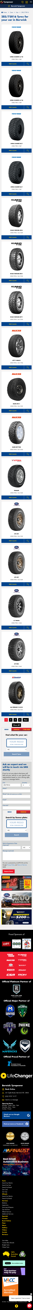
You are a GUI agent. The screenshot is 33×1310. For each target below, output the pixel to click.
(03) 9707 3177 (10, 1096)
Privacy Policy (11, 865)
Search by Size (6, 1185)
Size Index (5, 1240)
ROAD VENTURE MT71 (16, 317)
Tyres (4, 1181)
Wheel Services (6, 1212)
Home (5, 12)
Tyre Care (5, 1189)
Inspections (5, 1205)
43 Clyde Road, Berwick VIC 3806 (17, 1093)
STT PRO (16, 664)
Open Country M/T (17, 143)
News (4, 1225)
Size (4, 783)
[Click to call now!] (22, 2)
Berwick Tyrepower (18, 6)
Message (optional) (8, 851)
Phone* (12, 794)
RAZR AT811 (16, 404)
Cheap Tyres (5, 1247)
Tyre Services (6, 1209)
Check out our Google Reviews (11, 1115)
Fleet (4, 1223)
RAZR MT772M (16, 447)
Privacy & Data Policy (12, 1301)
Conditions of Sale (22, 1301)
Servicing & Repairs (7, 1207)
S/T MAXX (16, 620)
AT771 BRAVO (16, 360)
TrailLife (16, 490)
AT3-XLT (16, 534)
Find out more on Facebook (13, 1124)
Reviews (5, 1234)
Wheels (4, 1194)
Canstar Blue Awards (8, 1243)
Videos (4, 1230)
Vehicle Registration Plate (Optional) (10, 844)
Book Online (6, 1221)
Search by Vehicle (7, 1183)
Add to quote (12, 64)
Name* (5, 788)
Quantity (24, 783)
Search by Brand (7, 1187)
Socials (4, 1232)
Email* (5, 800)
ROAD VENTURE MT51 (16, 273)
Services (5, 1201)
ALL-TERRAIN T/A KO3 (16, 707)
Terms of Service (22, 865)
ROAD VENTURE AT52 (16, 230)
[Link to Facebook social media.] (16, 1306)
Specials (5, 1216)
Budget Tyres (5, 1245)
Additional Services (7, 1214)
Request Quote (8, 871)
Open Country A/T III (16, 57)
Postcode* (6, 805)
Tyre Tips (4, 1192)
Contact (5, 1218)
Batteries (4, 1203)
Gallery (4, 1228)
